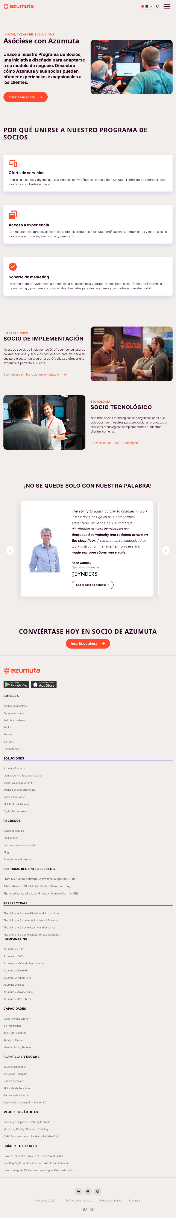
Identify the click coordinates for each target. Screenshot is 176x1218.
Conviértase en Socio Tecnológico (114, 443)
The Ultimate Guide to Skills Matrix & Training (30, 920)
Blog (6, 852)
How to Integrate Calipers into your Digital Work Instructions (39, 1170)
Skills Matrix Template (16, 1088)
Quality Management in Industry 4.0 (24, 1102)
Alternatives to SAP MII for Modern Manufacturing (37, 886)
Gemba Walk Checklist (16, 1095)
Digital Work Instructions (17, 782)
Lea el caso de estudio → (92, 584)
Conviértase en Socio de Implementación (32, 374)
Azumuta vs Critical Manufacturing (24, 963)
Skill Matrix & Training (16, 804)
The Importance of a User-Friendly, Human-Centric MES (41, 893)
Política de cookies (110, 1200)
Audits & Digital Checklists (19, 789)
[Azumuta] (18, 6)
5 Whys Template (13, 1081)
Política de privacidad (79, 1200)
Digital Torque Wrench (16, 811)
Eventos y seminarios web (19, 845)
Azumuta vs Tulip (13, 949)
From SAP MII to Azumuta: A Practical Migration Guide (39, 879)
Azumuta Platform (14, 768)
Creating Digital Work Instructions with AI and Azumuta (36, 1163)
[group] (88, 550)
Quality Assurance (14, 797)
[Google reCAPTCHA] (92, 1209)
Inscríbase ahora (22, 97)
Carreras (8, 741)
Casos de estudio (13, 830)
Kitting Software (13, 1040)
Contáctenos (11, 748)
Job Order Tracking (14, 1032)
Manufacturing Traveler (17, 1047)
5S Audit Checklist (14, 1066)
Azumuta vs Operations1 (18, 977)
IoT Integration (12, 1025)
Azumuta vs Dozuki (15, 970)
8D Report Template (15, 1073)
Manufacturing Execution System (23, 775)
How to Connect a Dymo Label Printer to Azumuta (33, 1156)
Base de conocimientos (17, 859)
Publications (10, 837)
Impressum (135, 1200)
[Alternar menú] (167, 6)
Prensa (7, 734)
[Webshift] (84, 1209)
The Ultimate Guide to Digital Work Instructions (31, 913)
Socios (7, 727)
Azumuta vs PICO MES (17, 999)
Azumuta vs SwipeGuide (18, 992)
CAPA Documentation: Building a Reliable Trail (31, 1136)
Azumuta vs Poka (13, 984)
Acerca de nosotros (15, 705)
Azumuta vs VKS (13, 956)
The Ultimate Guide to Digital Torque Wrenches (31, 934)
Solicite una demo (14, 720)
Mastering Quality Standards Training (25, 1129)
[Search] (158, 6)
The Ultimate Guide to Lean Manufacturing (29, 927)
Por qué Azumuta (13, 713)
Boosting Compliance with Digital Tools (26, 1122)
